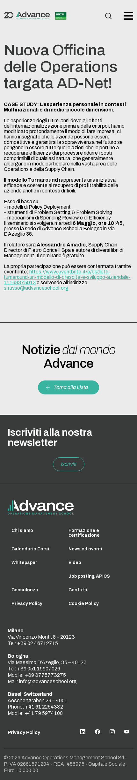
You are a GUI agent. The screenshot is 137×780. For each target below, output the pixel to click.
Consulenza (24, 590)
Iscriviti (68, 464)
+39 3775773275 (45, 675)
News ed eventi (85, 549)
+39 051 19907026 (38, 668)
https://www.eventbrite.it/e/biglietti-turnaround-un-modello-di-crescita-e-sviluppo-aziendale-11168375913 (67, 277)
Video (74, 562)
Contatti (77, 590)
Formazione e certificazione (84, 533)
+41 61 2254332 (44, 706)
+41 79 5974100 (44, 713)
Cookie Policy (83, 603)
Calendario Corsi (30, 549)
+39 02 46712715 (37, 643)
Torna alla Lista (71, 387)
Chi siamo (22, 530)
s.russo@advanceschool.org (36, 288)
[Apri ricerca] (108, 16)
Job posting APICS (89, 576)
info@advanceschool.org (48, 681)
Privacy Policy (26, 603)
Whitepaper (24, 562)
